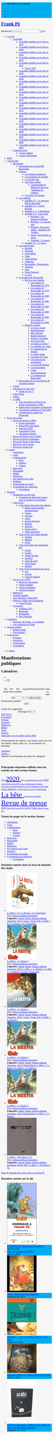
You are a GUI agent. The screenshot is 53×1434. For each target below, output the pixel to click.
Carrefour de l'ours (39, 357)
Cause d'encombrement (38, 371)
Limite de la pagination (12, 709)
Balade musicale (38, 336)
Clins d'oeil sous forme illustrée (33, 534)
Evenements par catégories (25, 487)
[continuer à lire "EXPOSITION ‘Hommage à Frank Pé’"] (22, 1243)
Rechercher (6, 31)
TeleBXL (27, 808)
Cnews (22, 784)
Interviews (18, 468)
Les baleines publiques (35, 174)
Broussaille (18, 163)
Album (28, 918)
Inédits (16, 473)
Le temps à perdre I (40, 343)
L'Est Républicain (40, 789)
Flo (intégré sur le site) (23, 479)
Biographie (18, 471)
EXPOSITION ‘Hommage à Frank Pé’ (25, 1246)
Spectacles (18, 640)
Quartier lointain (20, 595)
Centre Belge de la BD (10, 784)
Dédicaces (18, 476)
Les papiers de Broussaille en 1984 (40, 310)
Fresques (17, 637)
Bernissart (23, 611)
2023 (19, 969)
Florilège (17, 481)
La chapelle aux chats (41, 346)
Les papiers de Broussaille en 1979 (40, 289)
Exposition (6, 717)
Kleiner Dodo (19, 630)
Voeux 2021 (30, 68)
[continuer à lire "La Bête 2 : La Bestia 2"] (22, 958)
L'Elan (16, 386)
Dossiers (11, 492)
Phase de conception (28, 582)
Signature (5, 751)
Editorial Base (28, 1065)
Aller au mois (35, 698)
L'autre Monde (22, 789)
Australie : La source (40, 240)
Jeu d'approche (37, 341)
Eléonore (29, 251)
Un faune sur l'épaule (34, 195)
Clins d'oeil (18, 502)
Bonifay (22, 463)
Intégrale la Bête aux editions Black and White (28, 1375)
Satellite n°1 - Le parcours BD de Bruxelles (37, 202)
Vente (3, 730)
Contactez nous (20, 150)
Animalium (18, 452)
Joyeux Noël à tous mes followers (22, 1294)
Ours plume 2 (19, 632)
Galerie (4, 789)
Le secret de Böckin (40, 365)
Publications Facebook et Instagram (35, 407)
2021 (23, 780)
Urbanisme (18, 606)
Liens (15, 455)
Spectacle (5, 722)
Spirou (16, 396)
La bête (12, 795)
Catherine (29, 261)
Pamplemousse (37, 330)
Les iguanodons (38, 367)
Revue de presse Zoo (23, 447)
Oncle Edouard (32, 272)
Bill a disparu (37, 333)
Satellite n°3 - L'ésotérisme (37, 211)
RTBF (4, 808)
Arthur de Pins (31, 555)
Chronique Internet (27, 434)
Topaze (22, 465)
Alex (27, 269)
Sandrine (29, 267)
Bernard (28, 248)
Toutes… (5, 753)
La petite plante (38, 354)
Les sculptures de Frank (24, 624)
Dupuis (40, 784)
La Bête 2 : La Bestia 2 (18, 961)
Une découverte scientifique (38, 361)
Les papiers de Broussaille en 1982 (40, 300)
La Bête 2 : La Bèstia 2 (18, 1057)
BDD (9, 158)
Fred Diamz (30, 563)
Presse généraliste (27, 423)
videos (40, 808)
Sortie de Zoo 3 (26, 391)
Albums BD (12, 161)
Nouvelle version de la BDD (20, 1251)
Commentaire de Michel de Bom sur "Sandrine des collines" (39, 189)
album (21, 918)
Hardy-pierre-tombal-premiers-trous (34, 509)
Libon (27, 518)
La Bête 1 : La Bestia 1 (18, 1009)
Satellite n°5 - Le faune (35, 243)
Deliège (28, 566)
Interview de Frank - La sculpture (28, 622)
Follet (27, 542)
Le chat (28, 275)
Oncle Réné (30, 253)
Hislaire (28, 524)
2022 (19, 1017)
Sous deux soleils (33, 182)
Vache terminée (26, 585)
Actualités (17, 39)
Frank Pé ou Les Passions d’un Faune (32, 786)
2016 (3, 780)
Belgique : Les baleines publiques (39, 217)
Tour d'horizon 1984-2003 (25, 598)
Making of (18, 592)
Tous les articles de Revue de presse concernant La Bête (32, 403)
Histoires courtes (32, 325)
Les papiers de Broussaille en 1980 (40, 294)
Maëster (28, 539)
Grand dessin (19, 643)
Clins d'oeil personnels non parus (34, 569)
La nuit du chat (32, 179)
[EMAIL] (8, 680)
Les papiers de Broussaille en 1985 (40, 315)
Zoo (2, 811)
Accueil (10, 36)
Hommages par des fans (24, 494)
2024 (19, 921)
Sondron (29, 558)
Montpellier (24, 614)
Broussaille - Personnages (37, 264)
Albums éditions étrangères (25, 915)
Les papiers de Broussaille (31, 277)
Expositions (24, 489)
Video (34, 808)
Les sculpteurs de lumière (36, 177)
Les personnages (26, 245)
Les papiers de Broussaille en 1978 (40, 284)
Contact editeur (26, 153)
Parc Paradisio (25, 616)
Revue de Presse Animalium (26, 439)
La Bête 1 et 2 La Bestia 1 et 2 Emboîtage (26, 913)
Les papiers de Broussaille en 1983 (40, 305)
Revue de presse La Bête (24, 420)
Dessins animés (14, 627)
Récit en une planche (34, 280)
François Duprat (32, 577)
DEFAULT (6, 714)
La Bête (16, 399)
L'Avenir (31, 789)
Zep (26, 571)
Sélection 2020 (26, 428)
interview (12, 789)
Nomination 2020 (27, 431)
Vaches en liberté (27, 590)
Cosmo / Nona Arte (31, 921)
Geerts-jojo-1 (31, 529)
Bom (21, 460)
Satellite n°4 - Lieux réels (36, 214)
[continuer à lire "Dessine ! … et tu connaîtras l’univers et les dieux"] (22, 1334)
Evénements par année (23, 484)
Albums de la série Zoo (24, 388)
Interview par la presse (23, 444)
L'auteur (11, 449)
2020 (13, 778)
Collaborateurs (19, 457)
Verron (28, 513)
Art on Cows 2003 (21, 579)
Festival (4, 733)
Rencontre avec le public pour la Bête (18, 735)
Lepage (28, 574)
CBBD (46, 780)
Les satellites (25, 198)
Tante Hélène (31, 259)
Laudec (28, 553)
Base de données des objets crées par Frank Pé (22, 1173)
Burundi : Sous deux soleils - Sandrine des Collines (40, 230)
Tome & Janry (31, 561)
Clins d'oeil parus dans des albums (35, 505)
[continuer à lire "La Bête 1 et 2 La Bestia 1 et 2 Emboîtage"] (22, 910)
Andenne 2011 (26, 608)
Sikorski (28, 516)
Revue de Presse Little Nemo (26, 441)
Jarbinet (28, 537)
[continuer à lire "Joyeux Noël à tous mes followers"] (22, 1291)
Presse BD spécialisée (29, 426)
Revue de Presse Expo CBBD (27, 436)
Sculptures (12, 619)
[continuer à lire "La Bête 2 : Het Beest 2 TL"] (22, 1154)
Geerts (28, 550)
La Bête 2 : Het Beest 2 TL (19, 1157)
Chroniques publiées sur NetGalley (35, 410)
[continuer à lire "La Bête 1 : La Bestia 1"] (22, 1006)
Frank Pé (13, 787)
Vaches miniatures (27, 587)
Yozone (46, 808)
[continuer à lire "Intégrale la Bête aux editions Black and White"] (22, 1372)
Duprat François (32, 521)
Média (4, 727)
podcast (37, 796)
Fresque (5, 719)
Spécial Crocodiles (39, 338)
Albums (22, 171)
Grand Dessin (25, 603)
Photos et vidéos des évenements (28, 600)
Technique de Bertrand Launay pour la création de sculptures (33, 498)
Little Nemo (18, 394)
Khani (20, 1165)
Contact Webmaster (28, 155)
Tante (27, 256)
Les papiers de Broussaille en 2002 (40, 321)
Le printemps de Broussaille (38, 376)
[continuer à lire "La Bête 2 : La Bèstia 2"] (22, 1055)
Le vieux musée (38, 328)
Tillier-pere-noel (32, 532)
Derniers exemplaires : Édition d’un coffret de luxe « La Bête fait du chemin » (28, 1426)
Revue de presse (14, 418)
